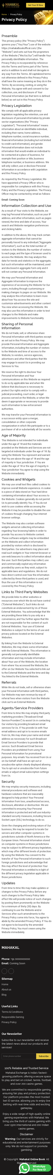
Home (4, 14)
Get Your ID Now (35, 5)
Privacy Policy (9, 1022)
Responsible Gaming (13, 1017)
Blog (4, 995)
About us (6, 989)
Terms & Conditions (12, 1012)
